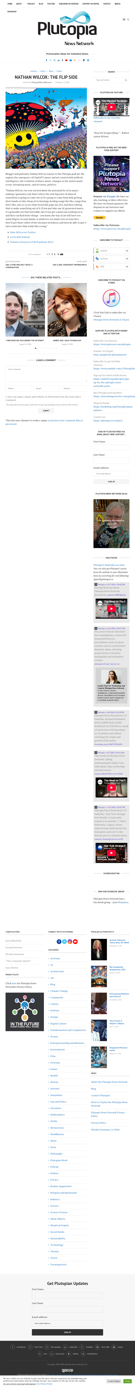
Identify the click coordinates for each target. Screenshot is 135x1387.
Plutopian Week (59, 1160)
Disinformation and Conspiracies (68, 1030)
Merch (117, 4)
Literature (55, 1108)
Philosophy (56, 1153)
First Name (99, 441)
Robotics (55, 1199)
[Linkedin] (59, 60)
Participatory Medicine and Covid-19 (119, 995)
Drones (54, 1036)
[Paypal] (84, 60)
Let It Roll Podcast (20, 237)
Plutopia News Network (42, 82)
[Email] (71, 60)
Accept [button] (127, 1381)
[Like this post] (49, 254)
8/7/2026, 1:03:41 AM (115, 752)
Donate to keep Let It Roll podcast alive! (31, 241)
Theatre (54, 1251)
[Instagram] (55, 60)
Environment (57, 1049)
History (54, 1082)
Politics (54, 1173)
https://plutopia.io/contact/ (108, 420)
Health (54, 1075)
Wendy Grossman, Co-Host (105, 1129)
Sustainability (57, 1238)
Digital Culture (58, 1023)
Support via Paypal (90, 4)
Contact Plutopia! (100, 1095)
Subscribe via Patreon (68, 4)
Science (54, 1205)
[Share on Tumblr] (58, 254)
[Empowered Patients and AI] (99, 1057)
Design (54, 1016)
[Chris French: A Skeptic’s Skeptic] (99, 1030)
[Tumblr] (62, 60)
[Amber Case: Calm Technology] (67, 310)
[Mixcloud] (79, 60)
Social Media (57, 1231)
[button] (9, 316)
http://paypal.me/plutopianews (110, 354)
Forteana (55, 1062)
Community (56, 997)
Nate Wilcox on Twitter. (23, 232)
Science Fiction (58, 1212)
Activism (55, 958)
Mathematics (57, 1114)
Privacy (54, 1179)
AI (51, 964)
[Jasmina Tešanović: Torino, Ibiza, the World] (99, 949)
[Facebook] (46, 60)
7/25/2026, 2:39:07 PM (116, 807)
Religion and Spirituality (63, 1192)
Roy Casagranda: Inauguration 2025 (117, 968)
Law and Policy (58, 1101)
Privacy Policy (98, 1122)
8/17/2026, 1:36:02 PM (116, 584)
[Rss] (75, 60)
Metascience (57, 1127)
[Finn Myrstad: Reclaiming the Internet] (25, 310)
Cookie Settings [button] (114, 1381)
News (53, 1147)
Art (52, 977)
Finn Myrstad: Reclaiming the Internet (25, 340)
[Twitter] (50, 60)
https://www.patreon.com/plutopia (112, 228)
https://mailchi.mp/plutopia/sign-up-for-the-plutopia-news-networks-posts (111, 382)
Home (10, 4)
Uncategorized (58, 1264)
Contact (107, 4)
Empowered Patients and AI (118, 1049)
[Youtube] (66, 60)
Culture (54, 1003)
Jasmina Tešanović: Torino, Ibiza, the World (119, 941)
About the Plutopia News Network (109, 1081)
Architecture (57, 971)
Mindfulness (57, 1134)
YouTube (51, 4)
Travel (53, 1257)
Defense (54, 1010)
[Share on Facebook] (52, 254)
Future (53, 1069)
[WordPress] (88, 60)
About (19, 4)
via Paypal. (109, 196)
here (14, 983)
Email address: (101, 467)
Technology (56, 1244)
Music (53, 1140)
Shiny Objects (57, 1218)
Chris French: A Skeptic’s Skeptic (117, 1022)
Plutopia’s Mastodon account (108, 564)
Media (53, 1121)
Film (52, 1056)
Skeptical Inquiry (59, 1225)
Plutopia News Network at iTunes (111, 319)
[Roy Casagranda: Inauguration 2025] (99, 976)
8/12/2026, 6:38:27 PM (116, 628)
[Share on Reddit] (61, 254)
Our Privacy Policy (44, 1384)
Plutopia (101, 584)
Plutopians (122, 902)
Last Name (99, 454)
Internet (54, 1088)
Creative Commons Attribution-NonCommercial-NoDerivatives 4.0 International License (83, 1374)
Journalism (56, 1095)
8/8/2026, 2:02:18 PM (115, 712)
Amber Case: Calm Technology (67, 340)
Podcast (31, 4)
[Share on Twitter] (55, 254)
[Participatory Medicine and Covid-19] (99, 1003)
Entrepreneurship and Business (67, 1043)
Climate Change (59, 990)
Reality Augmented (60, 1186)
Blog (41, 4)
